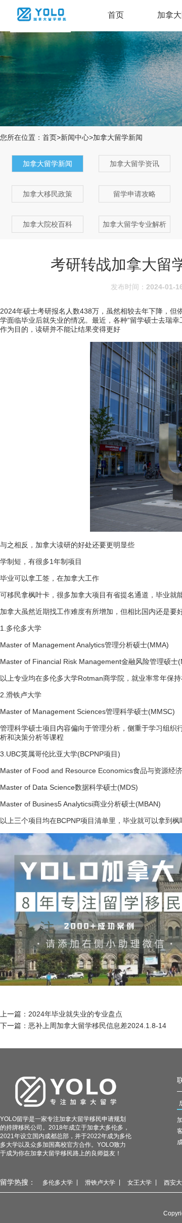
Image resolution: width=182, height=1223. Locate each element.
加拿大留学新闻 (47, 164)
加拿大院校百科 (47, 224)
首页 (116, 15)
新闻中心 (75, 137)
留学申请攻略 (134, 194)
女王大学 (139, 1182)
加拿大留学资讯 (134, 164)
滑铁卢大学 (100, 1182)
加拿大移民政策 (47, 194)
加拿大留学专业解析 (134, 224)
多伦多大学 (57, 1182)
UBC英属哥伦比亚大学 (41, 754)
